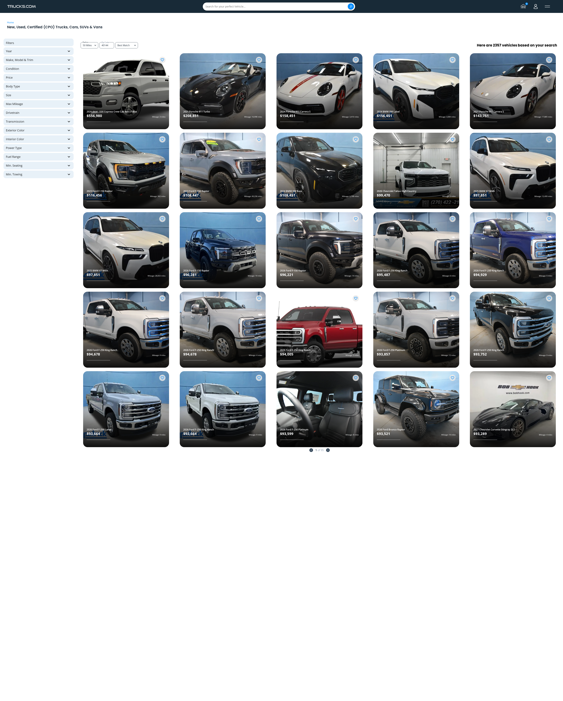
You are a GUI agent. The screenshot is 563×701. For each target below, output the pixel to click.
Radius (85, 42)
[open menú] (547, 6)
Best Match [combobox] (123, 45)
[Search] (351, 6)
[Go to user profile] (535, 6)
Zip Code (105, 42)
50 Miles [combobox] (87, 45)
